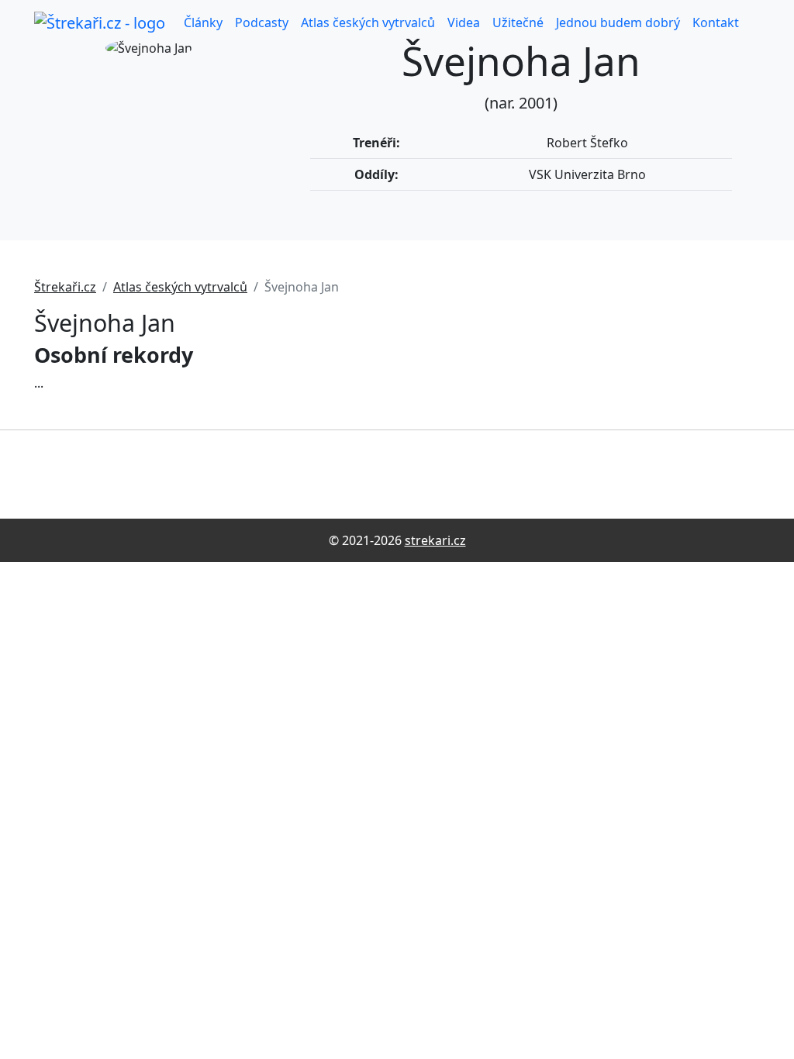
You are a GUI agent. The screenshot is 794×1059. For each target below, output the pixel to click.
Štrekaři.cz (65, 286)
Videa (463, 22)
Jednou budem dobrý (618, 22)
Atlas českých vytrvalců (368, 22)
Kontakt (715, 22)
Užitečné (518, 22)
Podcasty (261, 22)
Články (203, 22)
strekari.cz (435, 540)
